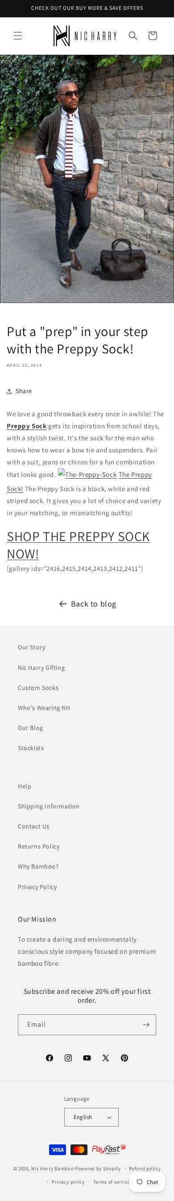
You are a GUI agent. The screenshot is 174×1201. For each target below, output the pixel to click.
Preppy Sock (27, 426)
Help (24, 786)
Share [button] (24, 391)
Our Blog (30, 728)
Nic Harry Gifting (41, 668)
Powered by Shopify (98, 1168)
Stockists (31, 748)
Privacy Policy (37, 887)
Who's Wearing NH (44, 708)
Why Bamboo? (38, 866)
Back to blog (93, 603)
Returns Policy (38, 846)
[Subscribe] (146, 1024)
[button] (18, 35)
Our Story (31, 647)
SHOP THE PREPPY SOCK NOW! (78, 544)
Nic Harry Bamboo (52, 1168)
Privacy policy (68, 1182)
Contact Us (34, 826)
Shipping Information (49, 806)
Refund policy (145, 1168)
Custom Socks (38, 688)
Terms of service (112, 1182)
